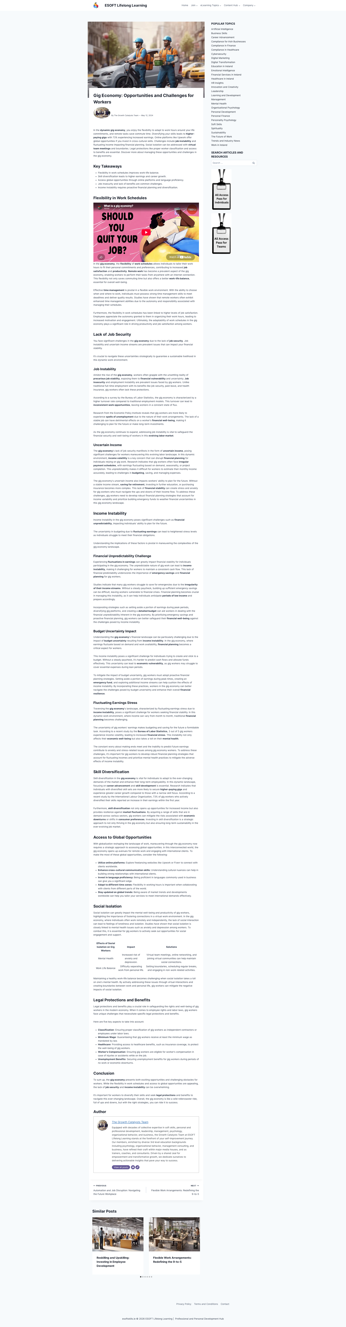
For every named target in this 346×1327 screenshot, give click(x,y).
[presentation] (117, 1234)
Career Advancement (222, 37)
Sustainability (218, 132)
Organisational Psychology (225, 107)
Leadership (217, 91)
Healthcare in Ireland (222, 78)
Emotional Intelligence (223, 70)
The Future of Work (221, 136)
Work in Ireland (219, 145)
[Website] (137, 1167)
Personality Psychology (223, 120)
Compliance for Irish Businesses (228, 41)
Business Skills (219, 33)
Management (218, 99)
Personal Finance (220, 116)
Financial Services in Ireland (226, 74)
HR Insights (217, 83)
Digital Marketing (220, 58)
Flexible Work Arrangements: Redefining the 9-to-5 (175, 1190)
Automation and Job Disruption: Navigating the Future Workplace (116, 1190)
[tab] (140, 1276)
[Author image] (101, 115)
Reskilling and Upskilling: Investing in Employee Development (113, 1261)
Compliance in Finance (223, 45)
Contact (225, 1304)
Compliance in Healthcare (225, 49)
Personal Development (223, 112)
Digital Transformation (223, 62)
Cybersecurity (218, 54)
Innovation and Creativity (224, 87)
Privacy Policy (183, 1304)
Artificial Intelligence (222, 29)
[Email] (133, 1167)
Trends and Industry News (225, 140)
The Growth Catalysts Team (126, 115)
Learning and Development (226, 95)
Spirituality (217, 128)
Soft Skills (216, 124)
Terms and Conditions (206, 1304)
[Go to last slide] (96, 1246)
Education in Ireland (222, 66)
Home (185, 5)
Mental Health (219, 103)
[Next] (196, 1246)
